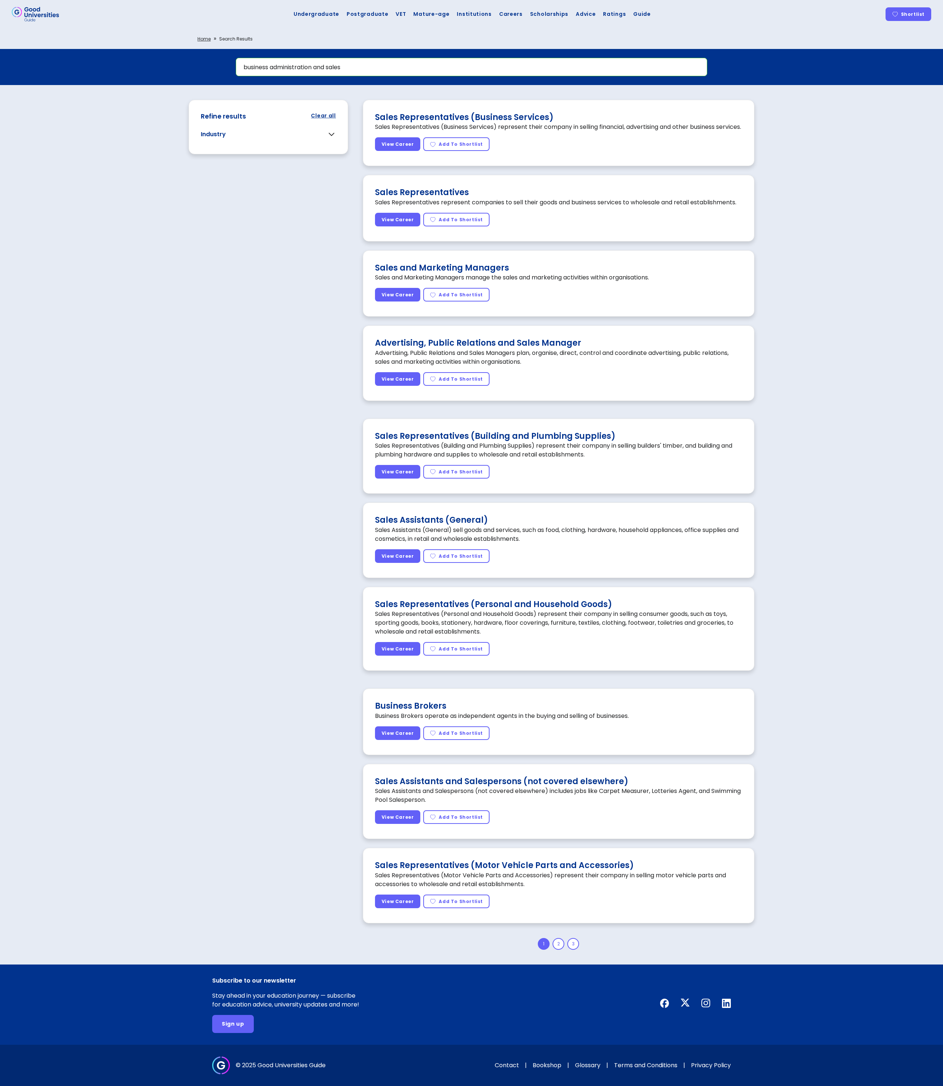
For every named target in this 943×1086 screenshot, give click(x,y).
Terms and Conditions (645, 1065)
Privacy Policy (711, 1065)
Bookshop (547, 1065)
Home (204, 39)
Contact (507, 1065)
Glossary (587, 1065)
